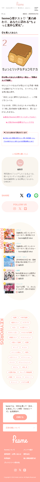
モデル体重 (26, 382)
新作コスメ (15, 322)
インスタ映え (17, 352)
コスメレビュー (26, 337)
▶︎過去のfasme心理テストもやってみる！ (20, 117)
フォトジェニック (25, 362)
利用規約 (7, 458)
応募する (20, 417)
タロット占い (13, 332)
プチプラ (26, 322)
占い (14, 327)
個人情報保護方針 (29, 458)
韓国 (11, 377)
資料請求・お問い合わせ (12, 454)
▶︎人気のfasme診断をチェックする (20, 122)
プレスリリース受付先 (12, 462)
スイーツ (29, 377)
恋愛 (27, 342)
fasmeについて (9, 450)
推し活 (25, 367)
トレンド (14, 382)
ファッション (27, 357)
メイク (13, 362)
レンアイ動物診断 (26, 372)
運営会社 (26, 454)
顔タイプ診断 (17, 342)
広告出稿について (13, 428)
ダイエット (14, 357)
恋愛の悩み (12, 372)
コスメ (25, 347)
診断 (15, 317)
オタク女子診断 (27, 332)
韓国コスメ (13, 337)
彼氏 (27, 352)
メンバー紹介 (28, 450)
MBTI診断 (25, 317)
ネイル (19, 377)
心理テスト (24, 327)
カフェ (16, 367)
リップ (16, 347)
